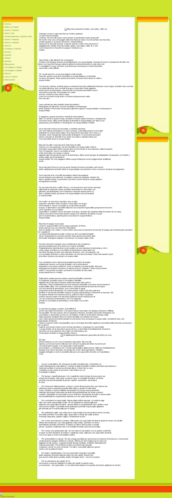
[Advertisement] (61, 7)
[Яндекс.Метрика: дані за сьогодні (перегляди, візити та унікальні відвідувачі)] (7, 495)
